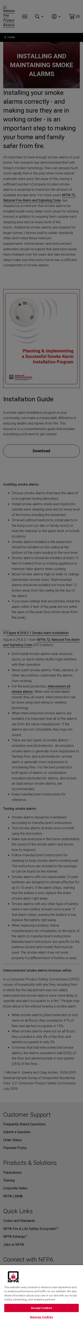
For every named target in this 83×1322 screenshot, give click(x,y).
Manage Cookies (41, 1317)
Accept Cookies (41, 1308)
